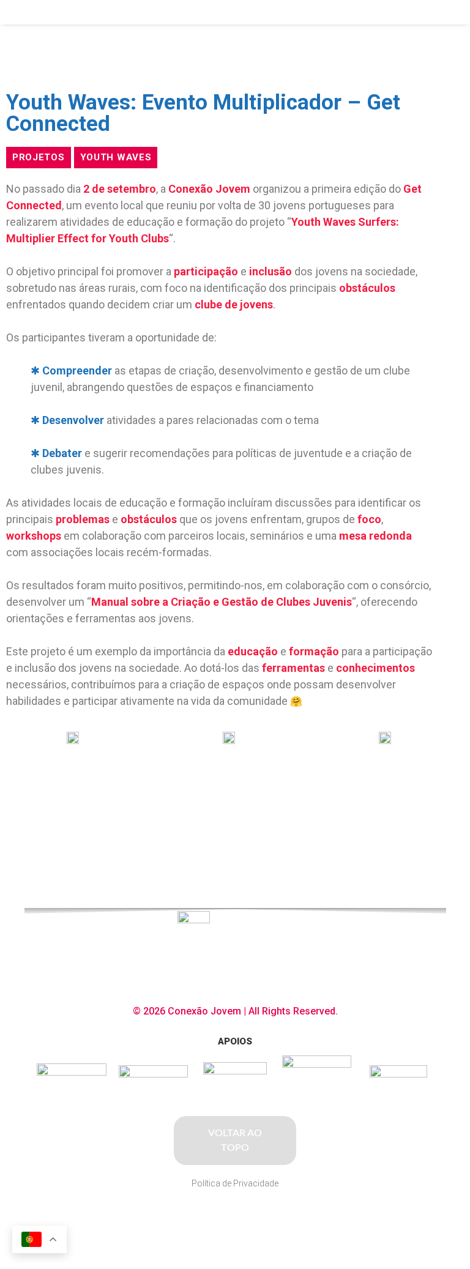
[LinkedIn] (244, 1215)
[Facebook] (197, 1215)
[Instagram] (221, 1215)
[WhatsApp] (266, 1215)
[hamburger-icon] (412, 12)
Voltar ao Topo (235, 1140)
